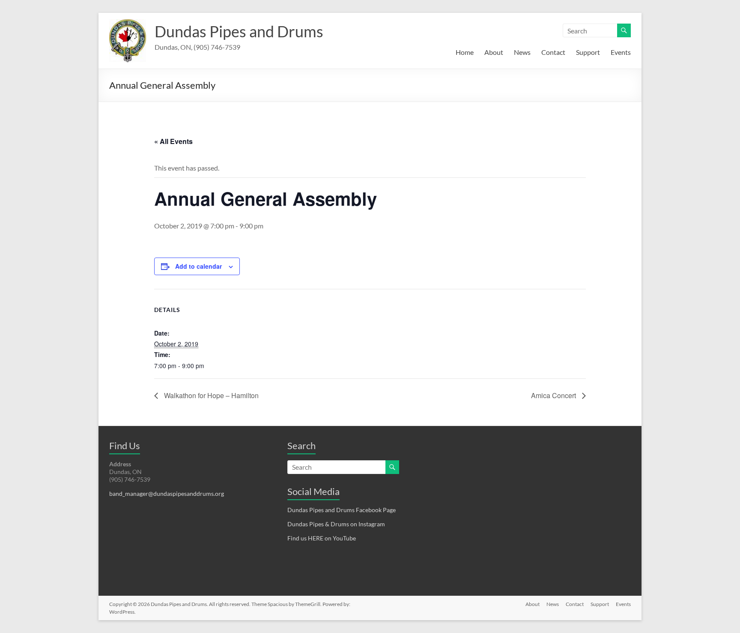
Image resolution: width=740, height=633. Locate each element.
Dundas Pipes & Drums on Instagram (336, 524)
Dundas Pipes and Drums (239, 31)
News (522, 52)
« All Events (173, 141)
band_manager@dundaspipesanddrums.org (166, 493)
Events (621, 52)
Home (465, 52)
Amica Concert (554, 395)
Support (588, 52)
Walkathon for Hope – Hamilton (210, 395)
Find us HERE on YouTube (321, 538)
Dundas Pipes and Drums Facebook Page (341, 509)
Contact (553, 52)
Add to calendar (198, 266)
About (493, 52)
